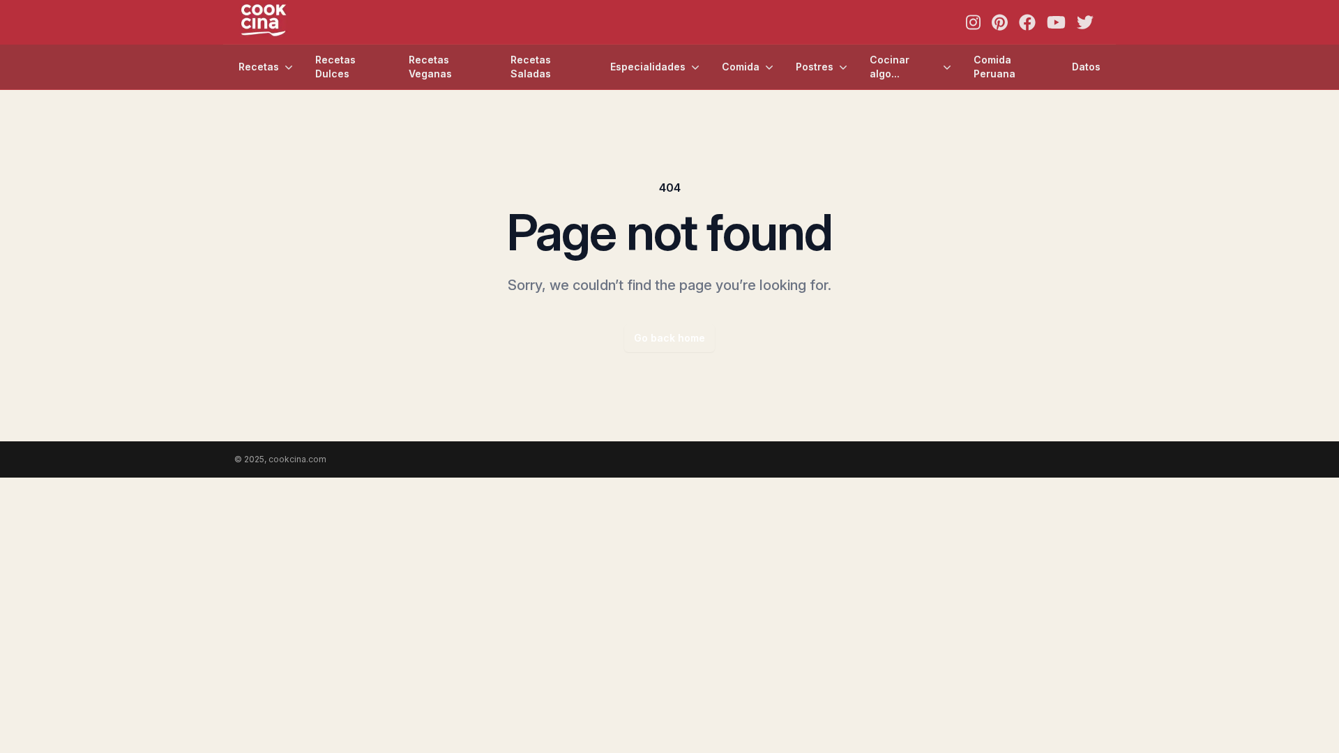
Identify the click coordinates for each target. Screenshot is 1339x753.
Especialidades (648, 67)
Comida (740, 67)
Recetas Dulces (335, 66)
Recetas (259, 67)
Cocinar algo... (889, 66)
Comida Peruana (994, 66)
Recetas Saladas (530, 66)
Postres (814, 67)
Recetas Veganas (430, 66)
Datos (1086, 67)
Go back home (669, 338)
